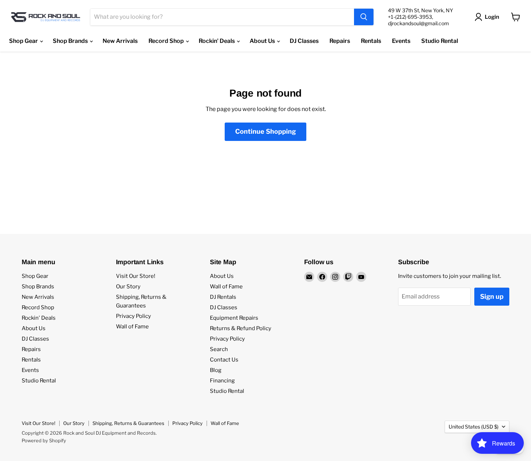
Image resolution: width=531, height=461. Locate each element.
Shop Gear (24, 40)
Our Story (128, 286)
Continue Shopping (265, 131)
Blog (215, 370)
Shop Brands (71, 40)
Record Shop (166, 40)
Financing (222, 380)
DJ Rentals (223, 297)
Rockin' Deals (217, 40)
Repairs (339, 40)
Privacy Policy (133, 316)
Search (219, 349)
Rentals (371, 40)
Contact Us (224, 359)
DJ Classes (304, 40)
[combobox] (222, 17)
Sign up (492, 296)
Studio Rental (439, 40)
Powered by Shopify (44, 440)
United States (473, 427)
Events (401, 40)
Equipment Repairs (234, 318)
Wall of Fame (132, 326)
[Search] (364, 17)
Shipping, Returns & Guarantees (128, 423)
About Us (263, 40)
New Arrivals (120, 40)
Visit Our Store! (135, 276)
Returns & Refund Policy (240, 328)
